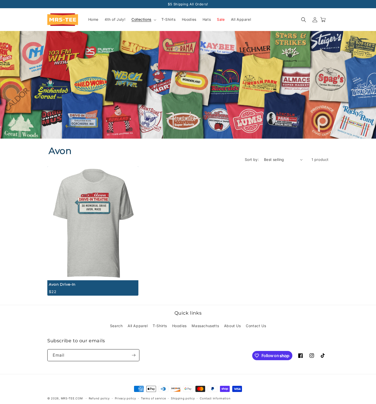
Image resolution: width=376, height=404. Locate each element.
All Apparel (138, 326)
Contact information (215, 398)
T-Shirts (160, 326)
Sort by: (252, 159)
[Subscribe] (133, 355)
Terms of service (153, 398)
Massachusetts (205, 326)
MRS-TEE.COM (72, 398)
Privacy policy (125, 398)
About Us (232, 326)
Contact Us (256, 326)
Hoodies (179, 326)
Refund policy (99, 398)
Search (116, 326)
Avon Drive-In (62, 284)
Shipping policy (183, 398)
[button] (143, 19)
